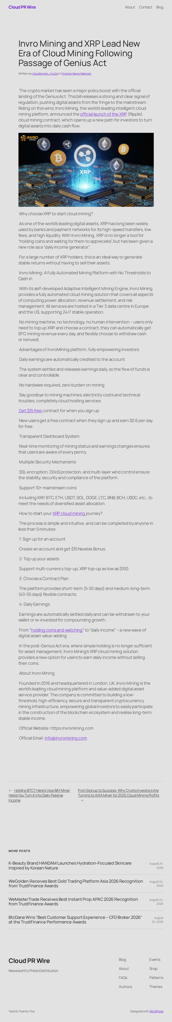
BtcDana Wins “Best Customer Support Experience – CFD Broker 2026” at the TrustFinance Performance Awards (75, 919)
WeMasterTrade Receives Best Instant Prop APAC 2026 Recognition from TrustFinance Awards (73, 901)
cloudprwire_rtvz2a (45, 73)
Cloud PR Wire (22, 7)
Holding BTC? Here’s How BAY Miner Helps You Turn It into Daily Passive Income (39, 795)
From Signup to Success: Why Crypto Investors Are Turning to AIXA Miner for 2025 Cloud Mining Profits (118, 793)
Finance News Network (76, 73)
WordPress (156, 1011)
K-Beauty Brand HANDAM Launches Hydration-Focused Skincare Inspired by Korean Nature (70, 865)
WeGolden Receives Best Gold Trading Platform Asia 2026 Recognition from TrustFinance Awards (76, 883)
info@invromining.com (66, 738)
